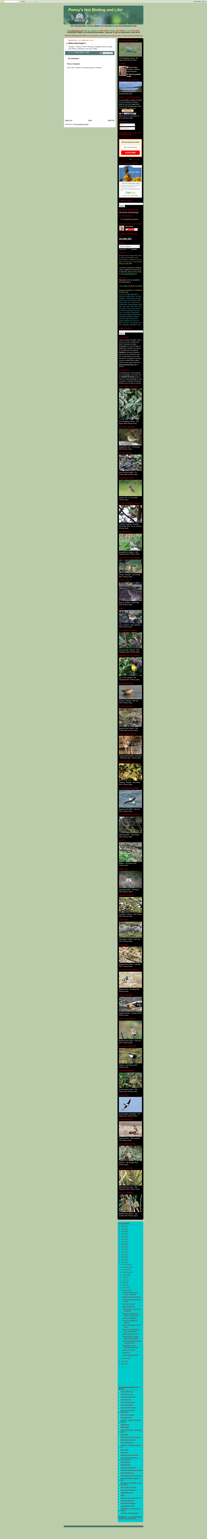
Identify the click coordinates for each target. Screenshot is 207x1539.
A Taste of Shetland (127, 1405)
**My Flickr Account (127, 1394)
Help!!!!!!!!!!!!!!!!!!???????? (130, 1334)
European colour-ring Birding (129, 1455)
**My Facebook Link (127, 1391)
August (125, 1275)
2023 (123, 1234)
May (124, 1282)
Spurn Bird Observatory (128, 1503)
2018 (123, 1247)
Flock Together (125, 1462)
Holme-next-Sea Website (128, 1467)
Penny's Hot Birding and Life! (95, 10)
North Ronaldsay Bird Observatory (131, 1475)
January (125, 1358)
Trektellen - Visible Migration (129, 1513)
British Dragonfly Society (128, 1440)
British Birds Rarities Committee (131, 1437)
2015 (123, 1254)
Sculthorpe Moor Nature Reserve (131, 1498)
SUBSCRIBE (130, 153)
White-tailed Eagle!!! (128, 1306)
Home (90, 120)
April (124, 1285)
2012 (123, 1262)
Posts (123, 125)
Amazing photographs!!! (129, 1318)
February (126, 1290)
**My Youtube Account (128, 1402)
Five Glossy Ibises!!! (128, 1304)
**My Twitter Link (126, 1399)
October (125, 1269)
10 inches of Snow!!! (128, 1350)
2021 (123, 1239)
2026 (123, 1226)
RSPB (123, 1495)
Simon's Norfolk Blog (127, 1500)
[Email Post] (101, 53)
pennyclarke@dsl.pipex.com (128, 364)
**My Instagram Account (128, 1397)
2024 (123, 1231)
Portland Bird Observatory (129, 1490)
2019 (123, 1244)
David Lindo (124, 1450)
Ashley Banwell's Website (129, 1407)
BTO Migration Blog (127, 1442)
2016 (123, 1252)
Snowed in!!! (126, 1352)
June (124, 1280)
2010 (123, 1364)
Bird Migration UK (126, 1417)
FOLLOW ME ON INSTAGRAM (129, 212)
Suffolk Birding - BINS (127, 1506)
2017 (123, 1249)
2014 (123, 1257)
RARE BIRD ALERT (127, 1492)
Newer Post (68, 120)
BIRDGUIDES (125, 1427)
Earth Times (124, 1452)
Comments (125, 128)
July (124, 1277)
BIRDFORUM (125, 1425)
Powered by (125, 159)
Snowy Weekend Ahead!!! (130, 1355)
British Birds (124, 1434)
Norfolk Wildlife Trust (127, 1473)
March (125, 1287)
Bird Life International (127, 1415)
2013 (123, 1260)
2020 (123, 1242)
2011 (123, 1361)
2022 (123, 1236)
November (126, 1267)
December (126, 1264)
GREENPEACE (125, 1465)
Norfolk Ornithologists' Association (131, 1470)
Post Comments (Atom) (81, 124)
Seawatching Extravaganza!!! (131, 1297)
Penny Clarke (133, 67)
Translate (134, 249)
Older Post (111, 120)
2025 (123, 1229)
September (126, 1272)
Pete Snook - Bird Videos (128, 1487)
